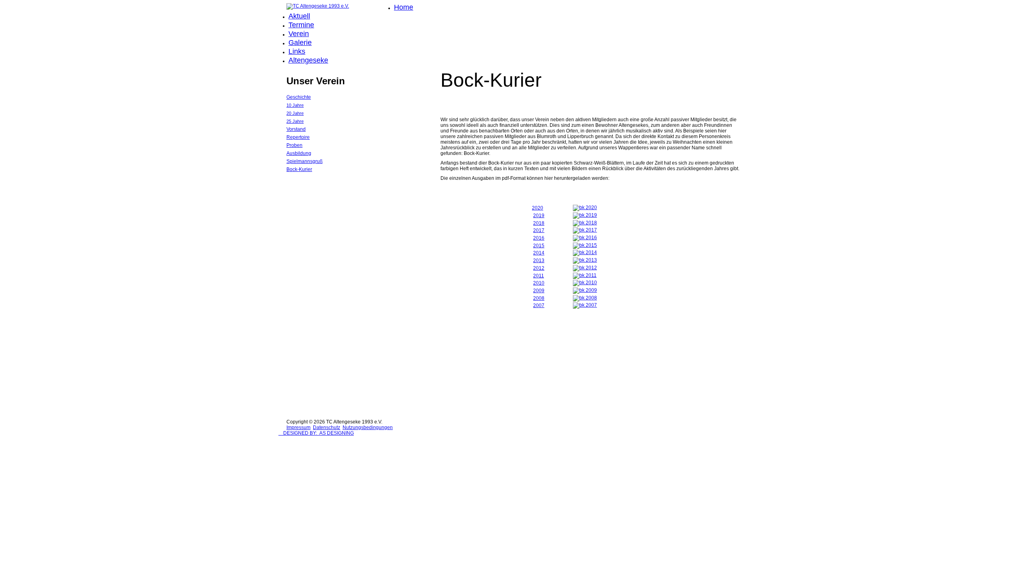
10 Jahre (295, 105)
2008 (538, 298)
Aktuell (299, 16)
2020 (537, 208)
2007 (538, 305)
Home (403, 7)
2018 (538, 223)
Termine (301, 25)
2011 (538, 276)
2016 (538, 238)
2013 (538, 260)
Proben (294, 145)
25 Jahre (295, 121)
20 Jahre (295, 113)
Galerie (300, 43)
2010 (538, 283)
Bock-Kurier (299, 169)
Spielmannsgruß (304, 161)
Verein (298, 34)
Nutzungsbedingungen (368, 427)
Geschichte (298, 97)
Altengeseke (308, 60)
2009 (538, 290)
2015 (538, 245)
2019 (538, 215)
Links (296, 51)
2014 (538, 253)
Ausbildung (298, 153)
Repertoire (298, 137)
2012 (538, 268)
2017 (538, 230)
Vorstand (296, 129)
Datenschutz (326, 427)
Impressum (298, 427)
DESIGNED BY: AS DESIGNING (316, 433)
